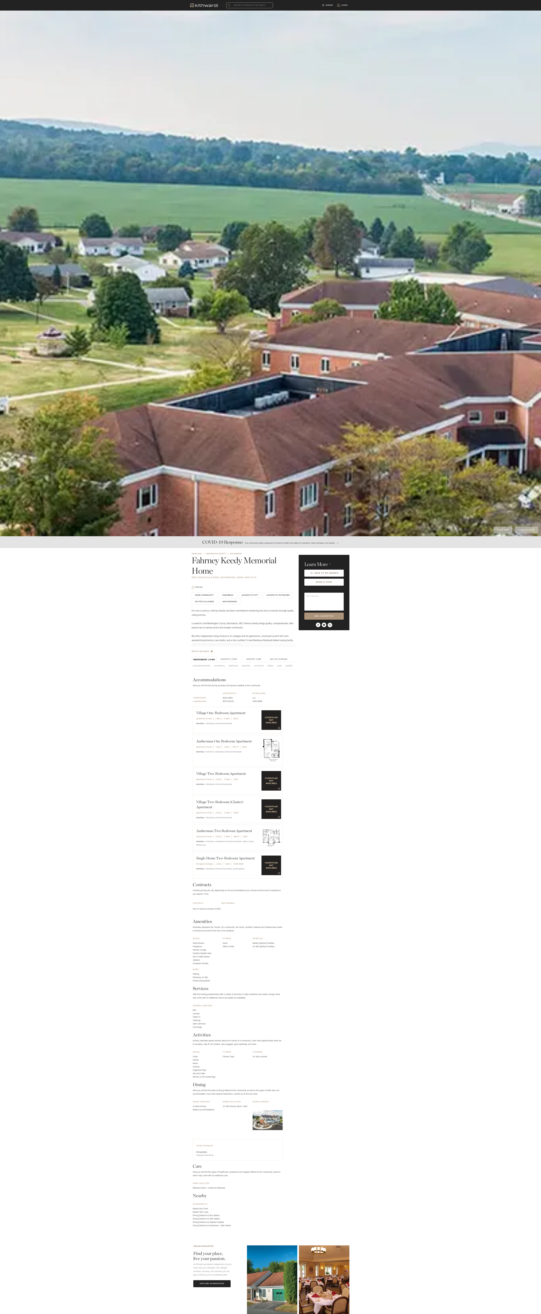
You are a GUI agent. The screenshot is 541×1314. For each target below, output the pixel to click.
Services (246, 666)
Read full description (200, 651)
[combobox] (234, 5)
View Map (503, 530)
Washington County (216, 554)
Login (344, 5)
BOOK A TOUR (324, 582)
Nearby (289, 666)
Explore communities (212, 1284)
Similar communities (203, 1246)
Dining (270, 666)
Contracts (219, 666)
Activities (259, 666)
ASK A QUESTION (324, 616)
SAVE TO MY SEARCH (326, 573)
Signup (329, 5)
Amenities (233, 666)
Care (279, 666)
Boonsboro (236, 554)
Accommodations (201, 666)
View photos (526, 530)
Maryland (197, 554)
